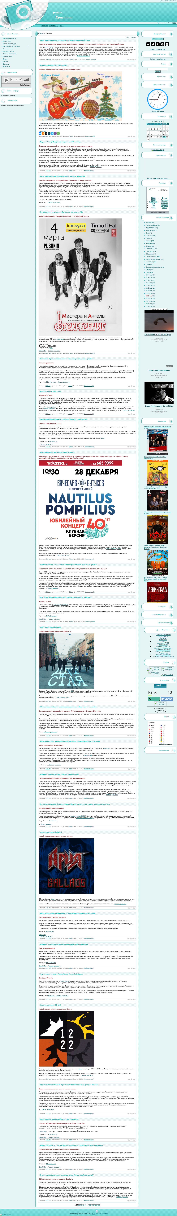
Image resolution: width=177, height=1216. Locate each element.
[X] (46, 133)
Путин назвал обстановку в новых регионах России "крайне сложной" (67, 1175)
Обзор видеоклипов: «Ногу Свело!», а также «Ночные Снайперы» (65, 40)
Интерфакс (50, 931)
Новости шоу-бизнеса (163, 651)
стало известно (49, 408)
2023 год (149, 298)
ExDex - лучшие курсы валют (157, 178)
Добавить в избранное (158, 59)
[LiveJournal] (49, 133)
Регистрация (53, 25)
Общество (149, 254)
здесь (51, 347)
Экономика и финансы (154, 267)
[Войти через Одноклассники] (167, 44)
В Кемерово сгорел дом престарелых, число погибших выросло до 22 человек (70, 741)
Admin (71, 136)
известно (51, 995)
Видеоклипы (150, 228)
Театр (148, 238)
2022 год (48, 59)
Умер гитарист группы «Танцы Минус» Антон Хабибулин (61, 974)
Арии (53, 899)
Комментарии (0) (91, 59)
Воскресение (59, 339)
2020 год (149, 290)
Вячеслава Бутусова (113, 549)
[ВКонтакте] (40, 133)
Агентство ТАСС (163, 643)
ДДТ (72, 691)
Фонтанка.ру (163, 644)
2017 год (149, 283)
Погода (148, 272)
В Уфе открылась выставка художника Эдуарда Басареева (62, 176)
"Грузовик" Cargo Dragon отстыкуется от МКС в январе (60, 142)
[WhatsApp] (58, 133)
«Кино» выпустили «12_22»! (50, 1005)
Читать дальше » (83, 55)
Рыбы (164, 208)
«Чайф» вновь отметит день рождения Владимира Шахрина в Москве (155, 547)
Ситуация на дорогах (153, 259)
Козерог (164, 204)
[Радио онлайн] (167, 675)
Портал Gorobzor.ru (163, 646)
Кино (80, 1069)
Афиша (148, 241)
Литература (150, 230)
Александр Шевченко (61, 605)
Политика (149, 251)
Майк (71, 59)
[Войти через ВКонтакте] (148, 44)
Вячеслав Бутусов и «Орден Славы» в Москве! (57, 452)
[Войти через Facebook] (153, 44)
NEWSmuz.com (51, 616)
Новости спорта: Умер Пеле (50, 391)
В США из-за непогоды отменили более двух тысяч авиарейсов (64, 944)
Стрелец (164, 202)
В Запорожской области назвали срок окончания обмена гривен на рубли (68, 707)
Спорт (148, 269)
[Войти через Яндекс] (158, 44)
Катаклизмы (150, 249)
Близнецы (153, 202)
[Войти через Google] (162, 44)
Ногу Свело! (49, 47)
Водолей (164, 206)
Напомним (42, 1131)
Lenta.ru (163, 638)
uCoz (93, 1213)
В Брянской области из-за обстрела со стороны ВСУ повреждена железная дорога (71, 1145)
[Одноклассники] (43, 133)
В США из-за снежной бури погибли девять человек (59, 774)
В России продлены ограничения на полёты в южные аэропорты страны (67, 913)
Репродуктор (163, 653)
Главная (44, 25)
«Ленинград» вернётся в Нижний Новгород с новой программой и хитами (155, 578)
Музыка (148, 222)
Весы (164, 198)
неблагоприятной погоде (84, 818)
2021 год (149, 293)
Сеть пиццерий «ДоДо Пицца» (163, 656)
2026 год (149, 306)
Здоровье (149, 243)
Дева (153, 207)
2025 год (149, 304)
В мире (148, 246)
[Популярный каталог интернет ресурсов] (167, 701)
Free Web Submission (163, 635)
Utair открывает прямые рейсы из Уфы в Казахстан (59, 1119)
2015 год (149, 277)
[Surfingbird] (52, 133)
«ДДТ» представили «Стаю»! (50, 627)
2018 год (149, 285)
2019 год (149, 288)
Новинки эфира (151, 225)
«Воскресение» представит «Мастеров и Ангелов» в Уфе (61, 212)
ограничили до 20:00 (78, 816)
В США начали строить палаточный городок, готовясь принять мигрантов (68, 565)
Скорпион (164, 200)
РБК (163, 641)
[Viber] (55, 133)
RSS (174, 23)
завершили (88, 755)
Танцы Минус (64, 981)
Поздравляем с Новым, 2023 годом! (53, 65)
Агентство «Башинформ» (163, 648)
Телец (153, 200)
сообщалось (51, 407)
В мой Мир (42, 131)
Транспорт (149, 262)
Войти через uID (157, 39)
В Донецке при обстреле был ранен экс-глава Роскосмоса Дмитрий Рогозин (69, 1085)
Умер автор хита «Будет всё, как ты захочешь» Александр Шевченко (66, 597)
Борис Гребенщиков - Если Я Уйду (159, 406)
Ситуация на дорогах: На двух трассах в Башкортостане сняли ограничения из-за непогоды (75, 804)
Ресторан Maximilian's (163, 654)
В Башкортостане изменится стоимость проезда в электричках (63, 419)
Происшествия (151, 256)
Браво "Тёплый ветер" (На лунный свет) (159, 335)
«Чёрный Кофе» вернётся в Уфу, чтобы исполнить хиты (155, 487)
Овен (153, 198)
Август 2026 (157, 121)
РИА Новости (51, 382)
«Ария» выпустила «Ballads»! (51, 832)
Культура (149, 235)
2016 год (149, 280)
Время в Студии (158, 111)
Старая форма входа (157, 49)
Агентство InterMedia (163, 649)
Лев (153, 205)
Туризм (148, 264)
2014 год (149, 275)
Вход (61, 25)
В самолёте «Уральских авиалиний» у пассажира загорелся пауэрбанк (66, 359)
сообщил (106, 748)
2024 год (149, 301)
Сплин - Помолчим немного (159, 370)
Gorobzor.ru (53, 441)
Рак (153, 204)
